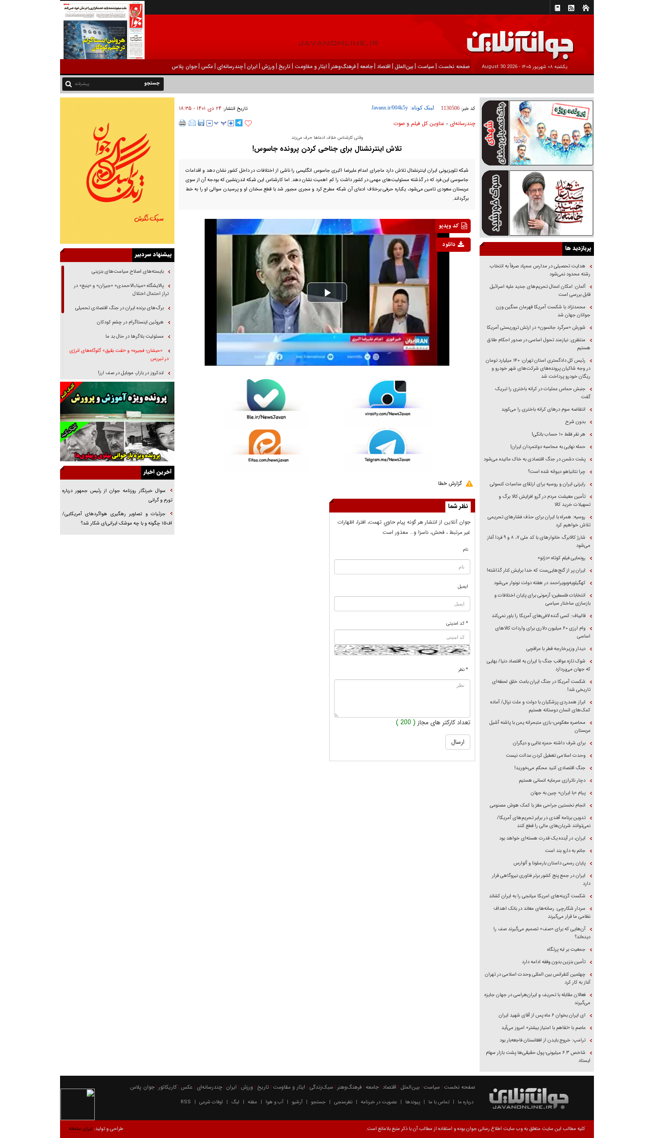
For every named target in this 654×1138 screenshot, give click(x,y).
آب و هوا (274, 1102)
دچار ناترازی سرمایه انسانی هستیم (551, 780)
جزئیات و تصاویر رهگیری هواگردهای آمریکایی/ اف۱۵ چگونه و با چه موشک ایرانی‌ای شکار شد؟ (117, 518)
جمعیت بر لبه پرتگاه (565, 949)
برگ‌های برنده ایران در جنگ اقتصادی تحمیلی (119, 308)
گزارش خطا (450, 483)
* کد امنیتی (457, 623)
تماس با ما (438, 1102)
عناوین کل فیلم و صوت (418, 123)
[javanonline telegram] (238, 122)
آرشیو (297, 1102)
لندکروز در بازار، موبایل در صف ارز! (131, 373)
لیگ (235, 1102)
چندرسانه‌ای (462, 123)
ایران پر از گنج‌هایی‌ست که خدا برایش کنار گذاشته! (536, 570)
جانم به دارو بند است (565, 851)
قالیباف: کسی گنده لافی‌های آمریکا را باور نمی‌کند (538, 616)
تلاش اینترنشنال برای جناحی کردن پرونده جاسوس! (327, 148)
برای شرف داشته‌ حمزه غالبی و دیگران (549, 743)
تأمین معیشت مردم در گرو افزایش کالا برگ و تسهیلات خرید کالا (544, 500)
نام (465, 549)
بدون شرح (575, 422)
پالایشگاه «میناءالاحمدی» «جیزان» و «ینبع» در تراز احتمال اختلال (121, 290)
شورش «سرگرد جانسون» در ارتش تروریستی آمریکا (536, 327)
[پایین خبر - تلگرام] (388, 449)
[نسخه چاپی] (182, 122)
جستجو (318, 1102)
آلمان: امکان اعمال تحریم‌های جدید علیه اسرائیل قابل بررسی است (540, 291)
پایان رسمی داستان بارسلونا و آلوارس (549, 863)
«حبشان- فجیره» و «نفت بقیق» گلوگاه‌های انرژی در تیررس (119, 355)
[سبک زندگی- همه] (117, 170)
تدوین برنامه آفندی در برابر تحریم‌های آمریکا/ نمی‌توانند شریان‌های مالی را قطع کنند (543, 822)
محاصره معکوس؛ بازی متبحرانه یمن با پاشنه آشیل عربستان (539, 726)
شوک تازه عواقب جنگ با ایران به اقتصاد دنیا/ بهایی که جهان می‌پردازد (538, 665)
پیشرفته (82, 84)
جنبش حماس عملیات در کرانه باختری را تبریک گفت (542, 393)
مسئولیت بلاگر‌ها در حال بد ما (134, 336)
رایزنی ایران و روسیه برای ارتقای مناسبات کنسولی (537, 484)
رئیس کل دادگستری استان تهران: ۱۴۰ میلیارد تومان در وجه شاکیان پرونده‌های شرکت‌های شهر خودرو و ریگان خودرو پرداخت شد (538, 368)
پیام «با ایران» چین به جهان (557, 793)
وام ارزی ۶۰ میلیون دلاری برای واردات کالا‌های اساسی (542, 632)
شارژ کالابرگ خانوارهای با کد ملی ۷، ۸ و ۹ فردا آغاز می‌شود (538, 541)
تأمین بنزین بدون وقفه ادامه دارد (553, 962)
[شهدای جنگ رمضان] (537, 132)
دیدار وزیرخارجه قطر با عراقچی (555, 649)
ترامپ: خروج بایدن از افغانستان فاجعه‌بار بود (542, 1040)
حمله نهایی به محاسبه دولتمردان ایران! (547, 447)
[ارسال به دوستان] (192, 122)
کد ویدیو (449, 226)
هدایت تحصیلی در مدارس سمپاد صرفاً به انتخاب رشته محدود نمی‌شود (540, 270)
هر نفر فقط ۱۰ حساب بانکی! (558, 434)
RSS (186, 1102)
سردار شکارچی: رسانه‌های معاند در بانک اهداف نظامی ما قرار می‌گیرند (541, 912)
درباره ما (465, 1102)
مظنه (252, 1102)
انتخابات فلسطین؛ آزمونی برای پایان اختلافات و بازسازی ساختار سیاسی (542, 599)
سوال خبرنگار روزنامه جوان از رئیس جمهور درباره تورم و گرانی (117, 495)
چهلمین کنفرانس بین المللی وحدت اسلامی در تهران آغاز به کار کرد (537, 978)
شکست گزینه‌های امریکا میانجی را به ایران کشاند (537, 896)
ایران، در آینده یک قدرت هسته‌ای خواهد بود (542, 838)
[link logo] (553, 39)
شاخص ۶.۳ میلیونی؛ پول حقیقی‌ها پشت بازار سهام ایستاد (538, 1057)
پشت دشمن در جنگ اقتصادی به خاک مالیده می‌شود (534, 459)
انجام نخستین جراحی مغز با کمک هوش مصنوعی (537, 805)
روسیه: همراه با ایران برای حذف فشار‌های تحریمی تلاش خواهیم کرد (539, 521)
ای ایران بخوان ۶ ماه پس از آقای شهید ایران (541, 1015)
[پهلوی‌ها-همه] (117, 442)
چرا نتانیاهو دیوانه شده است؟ (556, 472)
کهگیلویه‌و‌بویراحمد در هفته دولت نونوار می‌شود (539, 583)
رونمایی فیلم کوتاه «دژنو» (561, 558)
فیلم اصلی (440, 268)
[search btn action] (68, 83)
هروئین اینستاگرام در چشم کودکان (130, 322)
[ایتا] (266, 451)
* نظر (463, 670)
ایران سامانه (81, 1129)
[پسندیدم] (248, 123)
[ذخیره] (201, 123)
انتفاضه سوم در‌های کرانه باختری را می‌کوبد (543, 409)
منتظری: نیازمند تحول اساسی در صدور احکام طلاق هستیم (538, 344)
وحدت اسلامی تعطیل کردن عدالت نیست (545, 755)
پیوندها (412, 1102)
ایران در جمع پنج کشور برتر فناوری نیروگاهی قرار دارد (541, 880)
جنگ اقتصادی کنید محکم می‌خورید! (549, 768)
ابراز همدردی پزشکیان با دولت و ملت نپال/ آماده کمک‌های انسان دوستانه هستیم (540, 706)
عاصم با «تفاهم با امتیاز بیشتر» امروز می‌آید (542, 1028)
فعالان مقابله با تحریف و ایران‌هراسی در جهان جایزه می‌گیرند (537, 999)
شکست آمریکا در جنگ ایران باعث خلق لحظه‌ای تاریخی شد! (541, 686)
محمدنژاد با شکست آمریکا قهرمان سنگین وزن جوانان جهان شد (543, 311)
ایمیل (463, 586)
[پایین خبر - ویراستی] (388, 403)
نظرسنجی (343, 1102)
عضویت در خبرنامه (379, 1102)
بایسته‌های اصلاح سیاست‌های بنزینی (127, 271)
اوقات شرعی (211, 1102)
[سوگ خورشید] (537, 202)
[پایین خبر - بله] (266, 404)
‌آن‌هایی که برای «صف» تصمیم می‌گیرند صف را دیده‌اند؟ (541, 933)
